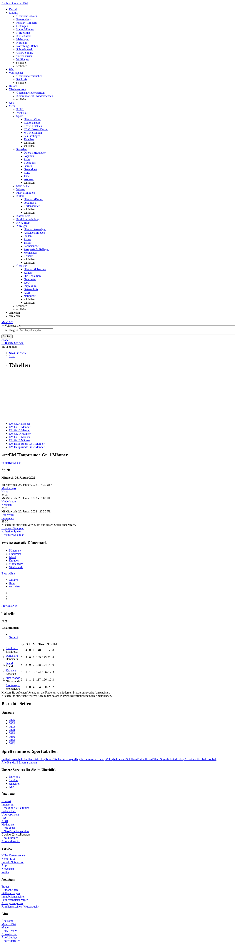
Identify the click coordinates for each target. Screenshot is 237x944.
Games (28, 166)
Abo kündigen (9, 837)
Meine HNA (8, 924)
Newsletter (30, 279)
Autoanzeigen (9, 889)
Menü (4, 322)
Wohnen (29, 179)
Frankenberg (23, 19)
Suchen (7, 336)
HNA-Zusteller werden (15, 831)
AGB (27, 292)
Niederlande (8, 501)
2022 (12, 726)
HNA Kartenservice (13, 855)
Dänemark (7, 514)
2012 (12, 743)
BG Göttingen (32, 136)
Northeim (21, 42)
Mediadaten (30, 252)
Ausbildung (8, 827)
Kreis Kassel (23, 36)
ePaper (5, 927)
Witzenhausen (24, 56)
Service (13, 780)
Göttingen (22, 26)
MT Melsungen (33, 132)
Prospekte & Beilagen (36, 249)
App (4, 865)
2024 (12, 723)
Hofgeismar (23, 32)
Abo (11, 786)
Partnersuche (31, 246)
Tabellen (29, 139)
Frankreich (7, 518)
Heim (12, 583)
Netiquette (30, 296)
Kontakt (28, 256)
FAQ (27, 282)
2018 (12, 733)
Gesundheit (30, 169)
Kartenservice (32, 206)
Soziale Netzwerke (12, 862)
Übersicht (7, 920)
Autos (27, 239)
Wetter (5, 872)
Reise (27, 172)
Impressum (30, 286)
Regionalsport (32, 122)
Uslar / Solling (24, 52)
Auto (27, 159)
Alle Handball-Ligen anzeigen (19, 762)
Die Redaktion (32, 276)
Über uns (14, 776)
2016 (12, 736)
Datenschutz (31, 289)
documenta (30, 202)
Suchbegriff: (11, 330)
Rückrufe (21, 79)
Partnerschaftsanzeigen (14, 899)
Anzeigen (14, 783)
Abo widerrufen (10, 841)
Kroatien (6, 504)
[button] (6, 605)
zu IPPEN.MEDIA (12, 343)
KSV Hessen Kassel (36, 129)
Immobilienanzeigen (13, 896)
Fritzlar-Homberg (26, 22)
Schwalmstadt (24, 49)
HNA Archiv (9, 930)
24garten (29, 156)
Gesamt (13, 579)
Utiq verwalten (10, 814)
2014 (12, 740)
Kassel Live (8, 858)
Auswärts (14, 586)
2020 (12, 730)
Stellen (28, 236)
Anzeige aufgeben (34, 232)
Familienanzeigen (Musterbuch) (20, 906)
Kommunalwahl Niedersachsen (34, 96)
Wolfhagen (22, 59)
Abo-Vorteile (9, 934)
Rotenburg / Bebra (27, 46)
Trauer (27, 242)
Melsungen (22, 39)
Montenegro (8, 488)
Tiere (27, 176)
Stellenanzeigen (10, 893)
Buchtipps (30, 162)
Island (5, 491)
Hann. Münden (25, 29)
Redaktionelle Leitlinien (15, 807)
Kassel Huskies (33, 126)
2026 (12, 720)
